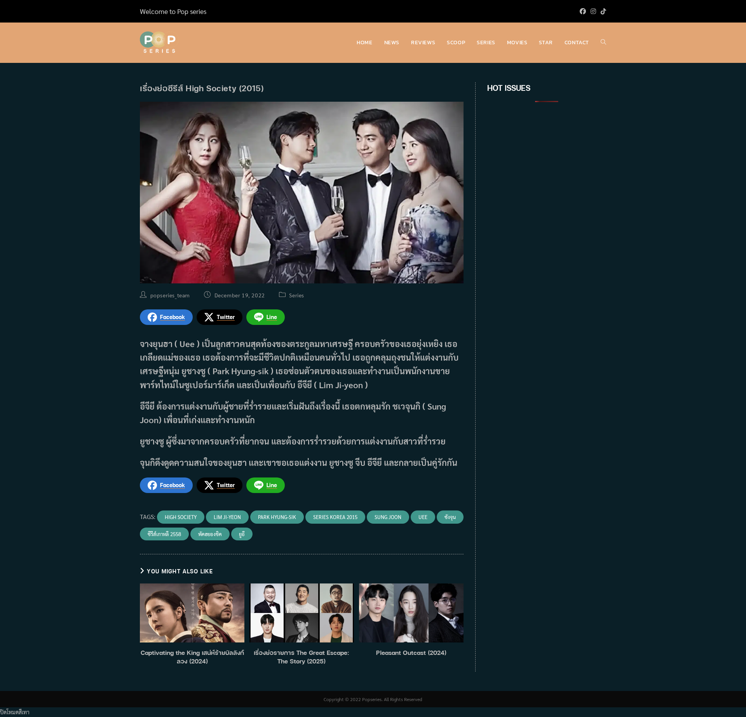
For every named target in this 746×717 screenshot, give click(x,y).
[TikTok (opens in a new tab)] (602, 11)
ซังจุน (450, 517)
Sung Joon (388, 517)
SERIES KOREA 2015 (335, 517)
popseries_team (170, 295)
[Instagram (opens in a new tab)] (593, 11)
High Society (181, 517)
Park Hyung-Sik (277, 517)
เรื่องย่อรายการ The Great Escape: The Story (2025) (301, 656)
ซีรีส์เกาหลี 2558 (164, 534)
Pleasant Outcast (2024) (411, 652)
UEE (422, 517)
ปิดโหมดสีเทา (15, 711)
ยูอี (242, 534)
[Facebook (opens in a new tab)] (582, 11)
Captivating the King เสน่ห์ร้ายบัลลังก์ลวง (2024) (192, 656)
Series (296, 295)
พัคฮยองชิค (210, 534)
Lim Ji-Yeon (227, 517)
